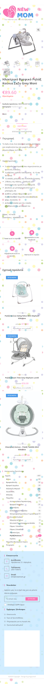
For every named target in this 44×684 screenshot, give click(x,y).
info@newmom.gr (18, 577)
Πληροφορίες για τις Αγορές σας (18, 621)
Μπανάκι (9, 495)
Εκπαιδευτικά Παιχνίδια (18, 511)
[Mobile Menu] (39, 10)
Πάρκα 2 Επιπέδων (16, 529)
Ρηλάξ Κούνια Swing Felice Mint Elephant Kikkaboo (22, 317)
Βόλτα (8, 479)
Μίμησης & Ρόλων (16, 520)
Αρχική (7, 476)
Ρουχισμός (10, 545)
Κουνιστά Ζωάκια (16, 517)
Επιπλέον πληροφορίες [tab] (22, 132)
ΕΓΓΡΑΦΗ (31, 599)
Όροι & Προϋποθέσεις (15, 618)
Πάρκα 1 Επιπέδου (16, 526)
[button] (38, 30)
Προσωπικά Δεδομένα (15, 625)
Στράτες (13, 539)
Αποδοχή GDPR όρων (15, 604)
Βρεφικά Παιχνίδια (16, 504)
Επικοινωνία (11, 614)
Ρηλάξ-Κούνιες (16, 107)
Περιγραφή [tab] (22, 126)
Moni (4, 114)
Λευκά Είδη (10, 492)
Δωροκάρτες (14, 507)
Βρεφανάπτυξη (11, 482)
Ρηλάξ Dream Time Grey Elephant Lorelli (22, 378)
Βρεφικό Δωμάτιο (12, 485)
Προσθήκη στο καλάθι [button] (22, 328)
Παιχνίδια (9, 498)
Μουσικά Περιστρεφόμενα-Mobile (22, 523)
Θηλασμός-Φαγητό (13, 489)
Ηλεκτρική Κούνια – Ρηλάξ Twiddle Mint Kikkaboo (22, 448)
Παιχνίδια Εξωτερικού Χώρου (17, 542)
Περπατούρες (15, 532)
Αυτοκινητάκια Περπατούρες (20, 501)
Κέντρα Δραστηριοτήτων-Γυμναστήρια (24, 514)
